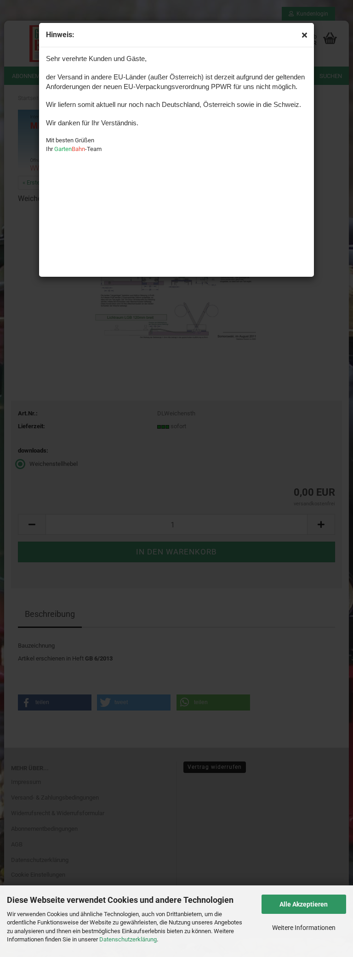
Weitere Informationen (304, 927)
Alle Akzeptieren (303, 904)
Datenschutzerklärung (128, 939)
